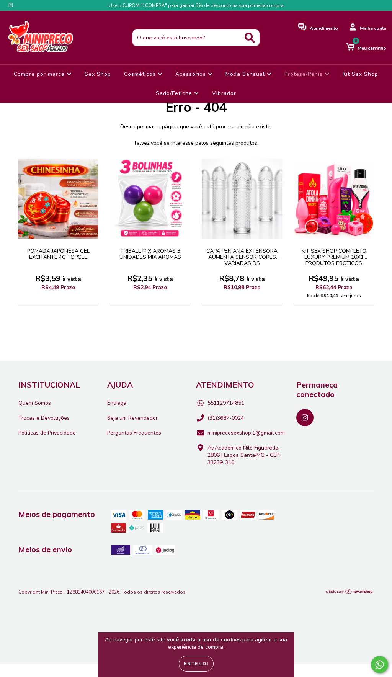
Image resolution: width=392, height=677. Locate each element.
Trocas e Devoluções (44, 418)
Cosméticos (141, 74)
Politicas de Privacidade (47, 433)
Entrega (116, 403)
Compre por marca (40, 74)
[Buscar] (250, 38)
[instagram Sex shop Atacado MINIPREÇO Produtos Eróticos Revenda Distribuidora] (11, 5)
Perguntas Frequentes (134, 433)
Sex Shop (98, 74)
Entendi (196, 664)
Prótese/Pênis (304, 74)
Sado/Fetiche (175, 93)
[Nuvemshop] (350, 593)
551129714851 (225, 403)
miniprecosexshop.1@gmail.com (246, 433)
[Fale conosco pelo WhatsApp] (379, 664)
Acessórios (191, 74)
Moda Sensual (246, 74)
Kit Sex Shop (360, 74)
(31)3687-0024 (225, 418)
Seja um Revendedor (132, 418)
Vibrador (224, 93)
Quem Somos (34, 403)
